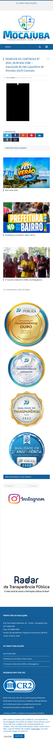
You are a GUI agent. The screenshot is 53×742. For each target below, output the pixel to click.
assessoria (21, 701)
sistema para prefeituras (35, 698)
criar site (19, 698)
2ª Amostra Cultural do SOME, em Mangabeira (23, 280)
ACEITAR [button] (19, 736)
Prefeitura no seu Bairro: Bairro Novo (26, 6)
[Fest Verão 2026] (26, 172)
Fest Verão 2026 (11, 190)
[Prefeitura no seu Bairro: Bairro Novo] (26, 217)
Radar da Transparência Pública (31, 713)
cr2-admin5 (11, 78)
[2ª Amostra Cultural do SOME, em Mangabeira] (26, 262)
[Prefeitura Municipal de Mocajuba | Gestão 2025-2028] (26, 27)
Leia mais (35, 728)
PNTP (14, 713)
